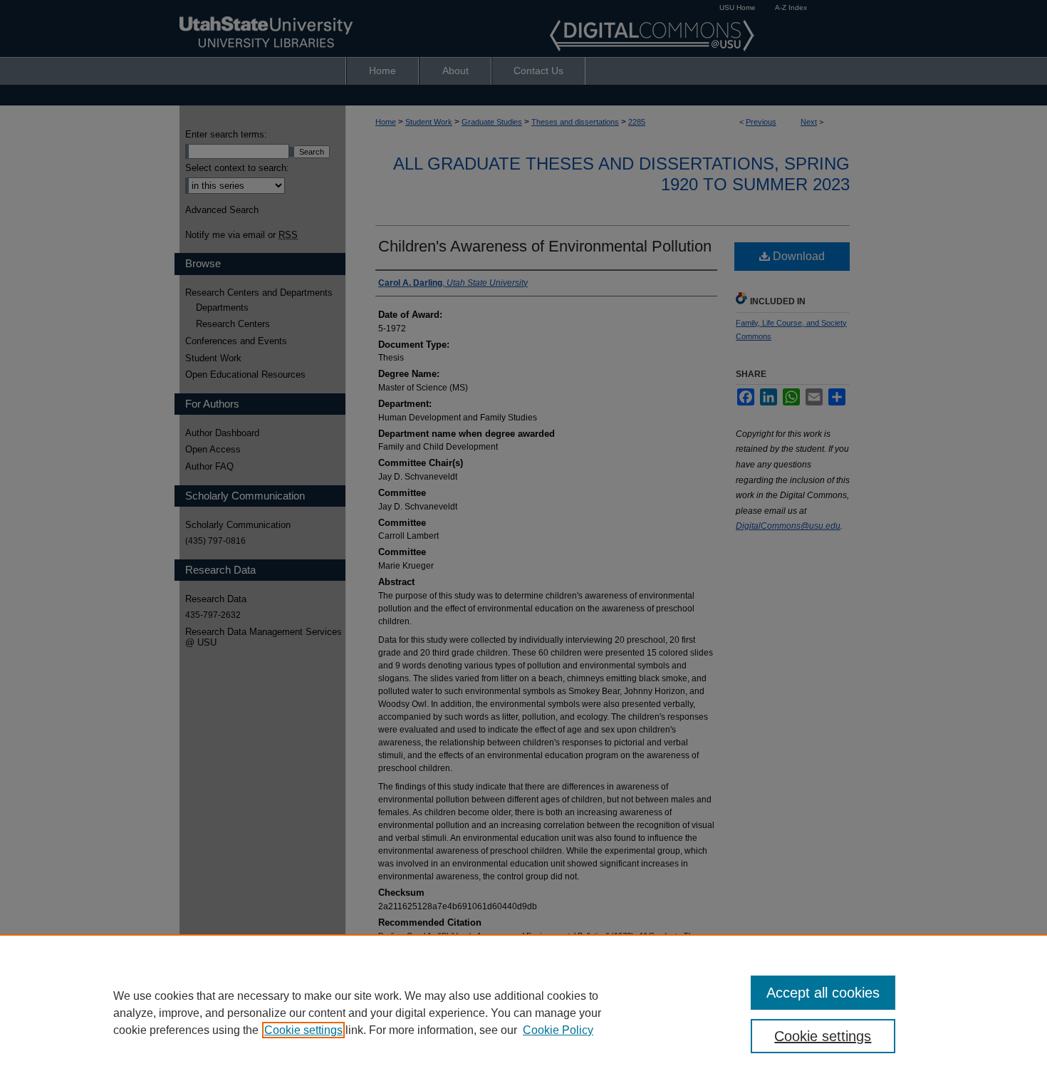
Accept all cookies (823, 992)
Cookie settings (303, 1030)
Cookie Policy (558, 1030)
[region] (523, 1012)
